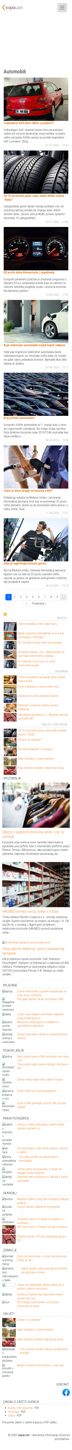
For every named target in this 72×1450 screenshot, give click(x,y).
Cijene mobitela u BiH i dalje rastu (37, 624)
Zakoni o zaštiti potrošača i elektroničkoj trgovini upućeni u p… (40, 1126)
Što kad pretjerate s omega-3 (35, 749)
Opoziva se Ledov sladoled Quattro (38, 696)
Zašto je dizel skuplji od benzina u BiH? (28, 490)
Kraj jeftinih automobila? (19, 418)
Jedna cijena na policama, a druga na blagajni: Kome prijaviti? (39, 1171)
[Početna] (14, 7)
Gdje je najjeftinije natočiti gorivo (25, 563)
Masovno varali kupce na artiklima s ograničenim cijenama (38, 1024)
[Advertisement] (36, 42)
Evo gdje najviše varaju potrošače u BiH (40, 999)
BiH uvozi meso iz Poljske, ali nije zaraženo (42, 1227)
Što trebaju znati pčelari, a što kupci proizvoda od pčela (38, 1304)
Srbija (11, 1415)
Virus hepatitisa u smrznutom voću (38, 686)
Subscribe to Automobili (5, 614)
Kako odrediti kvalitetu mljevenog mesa (41, 768)
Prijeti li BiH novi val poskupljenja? (36, 1091)
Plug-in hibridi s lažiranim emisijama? (38, 1207)
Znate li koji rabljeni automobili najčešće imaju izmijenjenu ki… (40, 1016)
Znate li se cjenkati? (30, 739)
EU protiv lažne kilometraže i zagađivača (29, 272)
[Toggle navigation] (62, 7)
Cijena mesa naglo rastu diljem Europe (40, 1079)
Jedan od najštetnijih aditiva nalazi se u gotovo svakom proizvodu (40, 1286)
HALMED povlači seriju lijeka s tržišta (30, 911)
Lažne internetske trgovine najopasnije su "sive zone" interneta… (42, 993)
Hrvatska (13, 1412)
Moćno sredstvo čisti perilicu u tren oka (40, 1365)
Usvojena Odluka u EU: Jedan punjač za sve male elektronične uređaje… (41, 654)
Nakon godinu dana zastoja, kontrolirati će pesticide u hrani (44, 1270)
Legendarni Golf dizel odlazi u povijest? (29, 123)
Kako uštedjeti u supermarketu (36, 758)
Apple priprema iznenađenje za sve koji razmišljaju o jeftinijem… (41, 635)
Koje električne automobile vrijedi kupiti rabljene (34, 345)
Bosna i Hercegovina (20, 1408)
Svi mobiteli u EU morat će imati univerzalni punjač (36, 663)
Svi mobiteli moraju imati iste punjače (40, 642)
